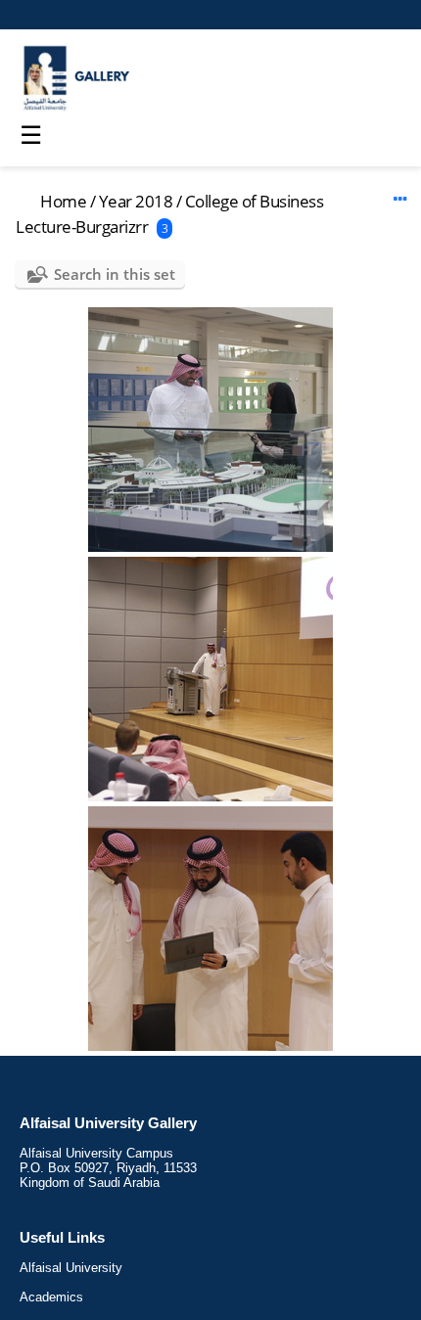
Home (63, 201)
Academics (51, 1297)
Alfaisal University (71, 1267)
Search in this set (114, 274)
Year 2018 (136, 201)
